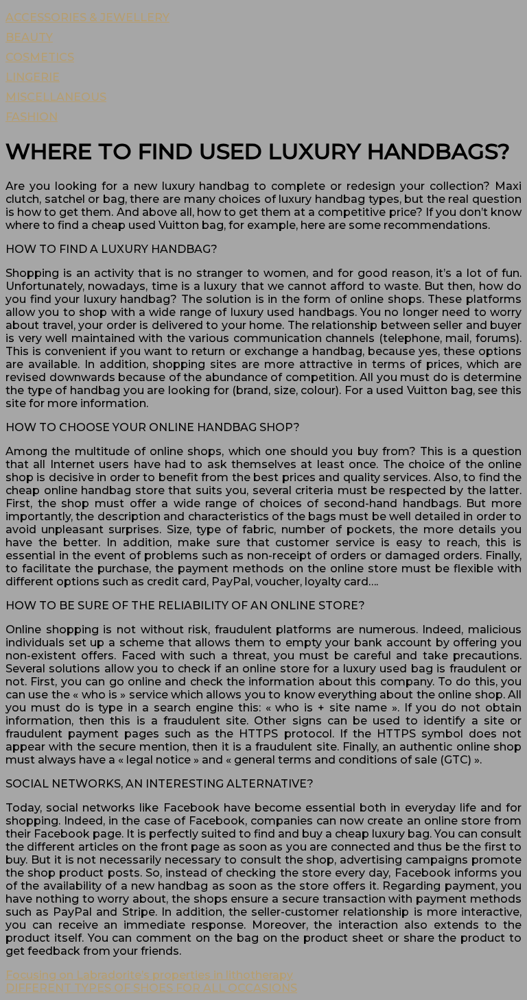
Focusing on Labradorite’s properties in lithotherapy (149, 974)
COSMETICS (39, 57)
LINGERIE (32, 77)
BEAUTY (29, 37)
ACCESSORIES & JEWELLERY (87, 17)
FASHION (31, 116)
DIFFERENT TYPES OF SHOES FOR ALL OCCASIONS (151, 988)
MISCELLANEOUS (55, 96)
